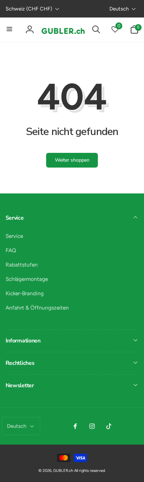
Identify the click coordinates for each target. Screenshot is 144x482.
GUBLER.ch (63, 470)
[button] (10, 29)
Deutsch (119, 9)
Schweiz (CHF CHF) (29, 9)
